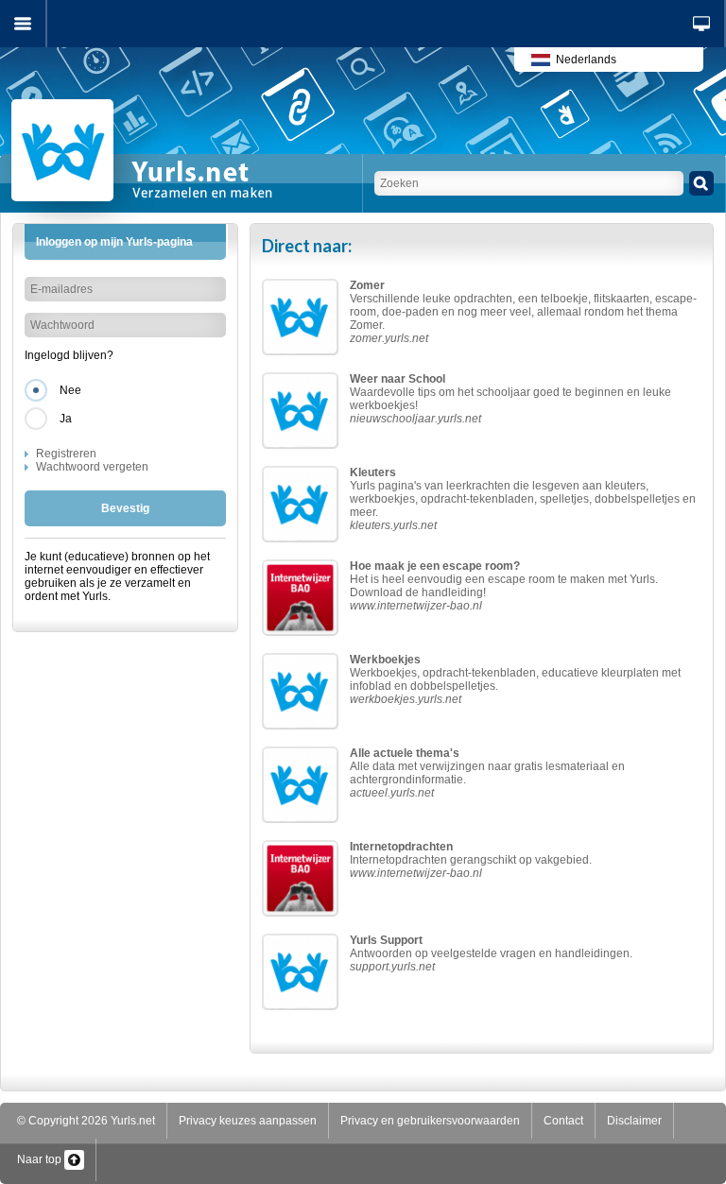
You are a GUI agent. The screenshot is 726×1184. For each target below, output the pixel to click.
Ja (66, 418)
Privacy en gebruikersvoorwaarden (430, 1120)
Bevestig (125, 508)
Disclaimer (634, 1120)
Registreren (66, 453)
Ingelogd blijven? (69, 355)
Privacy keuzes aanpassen (248, 1120)
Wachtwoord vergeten (92, 466)
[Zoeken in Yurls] (701, 183)
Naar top (40, 1159)
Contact (563, 1120)
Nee (70, 390)
